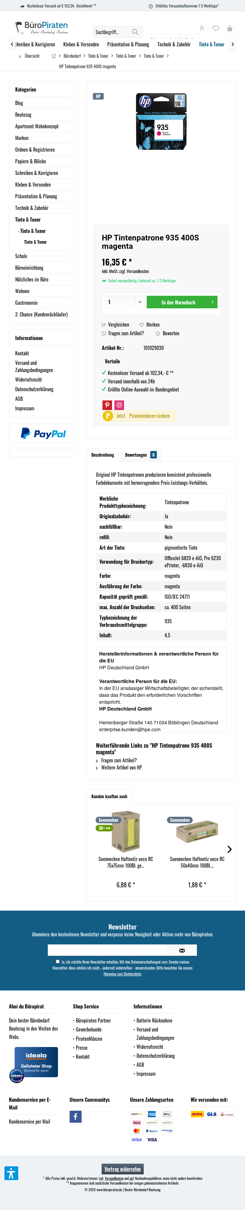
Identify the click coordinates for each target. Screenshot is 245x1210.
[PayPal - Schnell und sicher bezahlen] (43, 433)
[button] (11, 1173)
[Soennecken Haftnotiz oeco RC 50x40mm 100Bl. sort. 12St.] (197, 832)
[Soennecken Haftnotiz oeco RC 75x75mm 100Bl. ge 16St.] (125, 832)
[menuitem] (229, 28)
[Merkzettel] (215, 28)
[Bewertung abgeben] (161, 254)
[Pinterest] (107, 405)
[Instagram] (119, 405)
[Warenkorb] (229, 28)
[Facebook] (76, 1117)
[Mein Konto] (201, 28)
